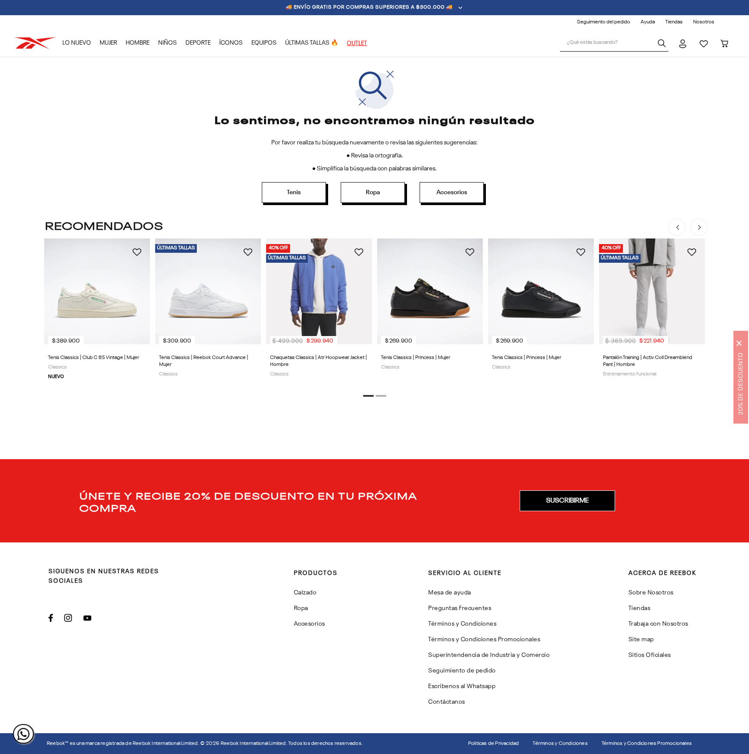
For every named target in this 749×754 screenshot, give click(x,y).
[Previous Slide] (677, 227)
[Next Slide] (698, 227)
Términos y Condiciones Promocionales (647, 743)
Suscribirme (567, 500)
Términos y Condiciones (560, 743)
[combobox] (614, 43)
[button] (368, 396)
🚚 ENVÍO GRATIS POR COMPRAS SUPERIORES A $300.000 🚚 (369, 7)
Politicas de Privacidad (493, 743)
